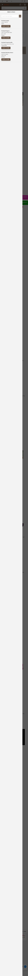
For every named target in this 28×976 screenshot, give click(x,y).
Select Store (5, 26)
